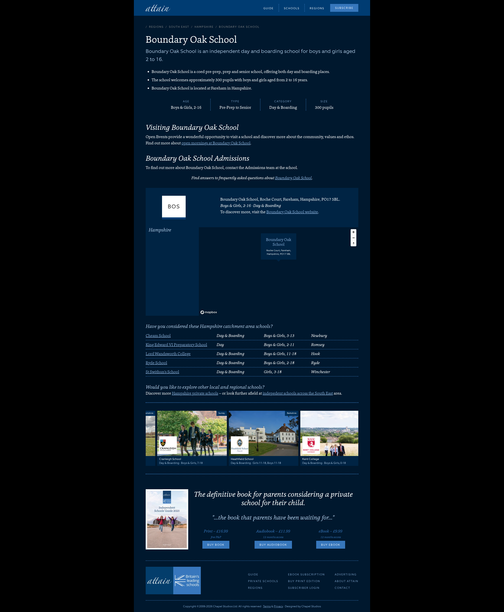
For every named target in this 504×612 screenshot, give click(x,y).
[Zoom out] (353, 238)
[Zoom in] (353, 232)
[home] (158, 7)
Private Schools (263, 581)
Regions (317, 8)
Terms (267, 606)
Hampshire (204, 27)
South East (179, 27)
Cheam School (158, 335)
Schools (291, 8)
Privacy (278, 606)
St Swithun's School (162, 371)
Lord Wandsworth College (168, 353)
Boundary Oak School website (292, 211)
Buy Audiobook (273, 544)
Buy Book (215, 544)
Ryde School (156, 362)
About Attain (346, 581)
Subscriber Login (304, 587)
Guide (268, 8)
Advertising (346, 574)
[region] (278, 271)
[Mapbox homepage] (208, 312)
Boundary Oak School (293, 177)
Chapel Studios (311, 606)
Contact (342, 587)
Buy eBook (330, 544)
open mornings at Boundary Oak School (216, 143)
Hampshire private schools (195, 393)
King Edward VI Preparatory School (176, 344)
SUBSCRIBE (344, 8)
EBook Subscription (306, 574)
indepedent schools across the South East (298, 393)
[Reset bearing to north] (353, 243)
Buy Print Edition (304, 581)
